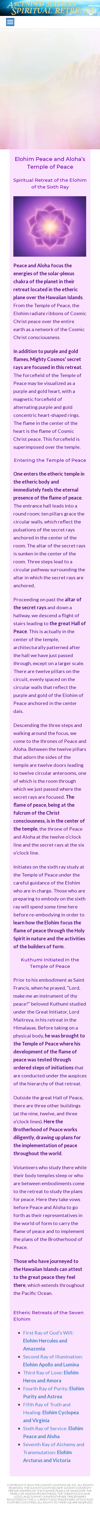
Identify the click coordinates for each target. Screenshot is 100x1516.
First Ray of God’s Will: (48, 1340)
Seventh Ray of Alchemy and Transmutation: (53, 1452)
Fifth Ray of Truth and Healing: (51, 1412)
